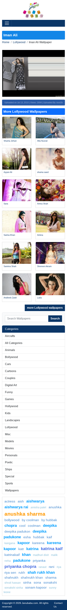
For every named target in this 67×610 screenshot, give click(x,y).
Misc (8, 434)
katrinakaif (12, 555)
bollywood (11, 520)
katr (21, 549)
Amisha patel (38, 507)
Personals (11, 455)
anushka (55, 507)
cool (22, 525)
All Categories (13, 343)
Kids (7, 413)
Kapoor (24, 543)
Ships (8, 469)
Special (9, 476)
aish (21, 501)
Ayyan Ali (8, 172)
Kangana (9, 543)
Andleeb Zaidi (10, 298)
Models (9, 441)
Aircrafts (10, 336)
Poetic (9, 462)
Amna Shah (42, 204)
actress (9, 501)
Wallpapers (12, 490)
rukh (22, 572)
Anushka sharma (24, 514)
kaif (49, 537)
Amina (40, 235)
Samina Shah (10, 266)
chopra (10, 525)
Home (5, 42)
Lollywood (19, 42)
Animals (10, 350)
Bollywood (11, 357)
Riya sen (10, 572)
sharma (51, 577)
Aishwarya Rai (16, 507)
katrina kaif (52, 548)
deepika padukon (17, 531)
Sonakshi (50, 582)
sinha (27, 582)
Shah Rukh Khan (41, 572)
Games (9, 399)
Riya (59, 566)
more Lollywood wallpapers (45, 307)
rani (51, 567)
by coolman (30, 520)
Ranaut (42, 566)
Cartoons (10, 371)
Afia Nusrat (42, 141)
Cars (8, 364)
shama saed (43, 172)
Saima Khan (9, 235)
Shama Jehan (10, 141)
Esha (27, 537)
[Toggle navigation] (7, 23)
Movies (9, 448)
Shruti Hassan (12, 582)
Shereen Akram (44, 266)
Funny (9, 392)
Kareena (38, 543)
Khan (26, 554)
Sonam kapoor (36, 587)
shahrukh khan (32, 577)
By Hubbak (49, 520)
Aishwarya (35, 501)
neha (7, 560)
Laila (39, 298)
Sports (9, 483)
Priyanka (39, 560)
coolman (34, 525)
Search (55, 318)
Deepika (50, 525)
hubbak (38, 537)
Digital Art (11, 385)
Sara (6, 204)
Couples (10, 378)
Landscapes (12, 420)
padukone (21, 560)
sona (37, 582)
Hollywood (11, 406)
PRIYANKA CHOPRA (20, 566)
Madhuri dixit (41, 555)
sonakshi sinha (13, 587)
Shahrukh (11, 577)
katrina (32, 549)
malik (54, 555)
